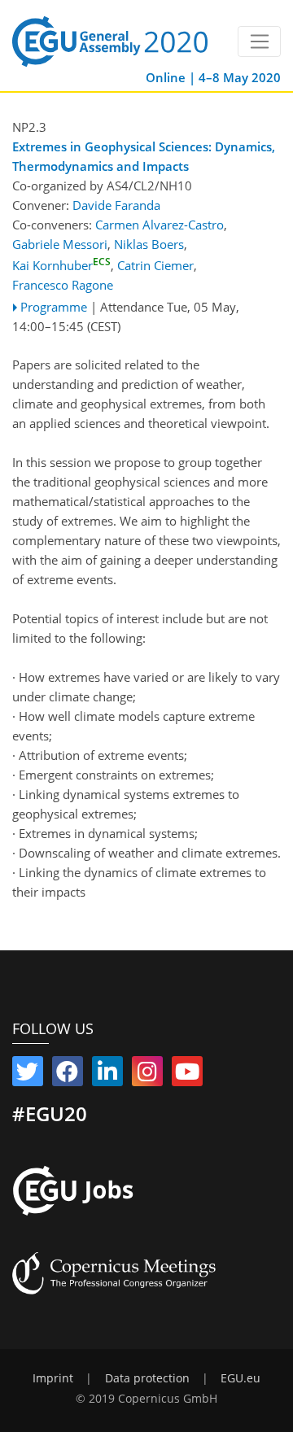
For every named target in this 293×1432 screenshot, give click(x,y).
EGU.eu (240, 1378)
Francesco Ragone (62, 285)
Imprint (53, 1378)
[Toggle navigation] (259, 41)
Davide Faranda (116, 205)
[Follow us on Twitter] (27, 1075)
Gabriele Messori (59, 244)
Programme (53, 307)
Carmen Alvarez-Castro (159, 224)
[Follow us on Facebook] (67, 1075)
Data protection (147, 1378)
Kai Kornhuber (61, 265)
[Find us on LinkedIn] (107, 1075)
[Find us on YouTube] (187, 1075)
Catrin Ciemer (155, 265)
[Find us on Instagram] (147, 1075)
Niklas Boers (149, 244)
